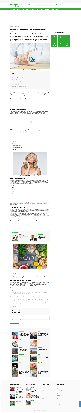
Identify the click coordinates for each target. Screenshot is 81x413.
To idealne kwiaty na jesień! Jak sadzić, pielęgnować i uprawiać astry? (42, 364)
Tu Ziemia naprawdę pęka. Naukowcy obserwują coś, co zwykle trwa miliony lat (23, 349)
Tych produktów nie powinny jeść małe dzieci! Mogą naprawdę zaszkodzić (43, 372)
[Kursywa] (12, 319)
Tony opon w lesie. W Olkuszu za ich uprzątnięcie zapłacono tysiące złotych (43, 357)
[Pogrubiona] (11, 319)
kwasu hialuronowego (27, 223)
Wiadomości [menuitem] (13, 9)
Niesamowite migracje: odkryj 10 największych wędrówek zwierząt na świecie (24, 372)
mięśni (35, 129)
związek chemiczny (27, 92)
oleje (12, 189)
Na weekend (28, 6)
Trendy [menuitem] (23, 9)
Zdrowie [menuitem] (37, 9)
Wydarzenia (43, 398)
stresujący (47, 282)
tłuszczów (15, 204)
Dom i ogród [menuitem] (27, 9)
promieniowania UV (22, 224)
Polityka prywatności (60, 390)
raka (20, 131)
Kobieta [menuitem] (32, 9)
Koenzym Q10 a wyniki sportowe (17, 84)
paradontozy (33, 132)
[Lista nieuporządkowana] (17, 319)
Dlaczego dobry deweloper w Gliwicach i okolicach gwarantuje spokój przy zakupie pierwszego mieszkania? (24, 335)
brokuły (13, 193)
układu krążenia (42, 113)
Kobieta (15, 26)
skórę (28, 222)
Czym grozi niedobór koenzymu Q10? (17, 77)
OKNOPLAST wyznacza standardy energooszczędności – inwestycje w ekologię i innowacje (24, 357)
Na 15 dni (31, 6)
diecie (27, 211)
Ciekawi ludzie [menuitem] (47, 9)
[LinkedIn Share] (47, 311)
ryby (12, 185)
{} (21, 319)
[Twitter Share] (45, 311)
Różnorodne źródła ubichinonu (16, 79)
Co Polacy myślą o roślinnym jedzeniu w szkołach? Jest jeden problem (24, 342)
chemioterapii (42, 215)
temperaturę (32, 202)
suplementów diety (26, 95)
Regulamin (58, 393)
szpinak (13, 191)
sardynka (21, 185)
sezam (13, 195)
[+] (22, 319)
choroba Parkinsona (15, 147)
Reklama (58, 395)
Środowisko (43, 393)
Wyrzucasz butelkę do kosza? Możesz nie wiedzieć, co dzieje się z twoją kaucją (24, 364)
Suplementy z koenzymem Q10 (16, 81)
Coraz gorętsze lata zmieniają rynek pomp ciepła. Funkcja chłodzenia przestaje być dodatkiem (42, 237)
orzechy (13, 187)
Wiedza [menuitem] (52, 9)
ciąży (11, 217)
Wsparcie (58, 398)
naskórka (45, 223)
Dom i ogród (43, 388)
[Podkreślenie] (13, 319)
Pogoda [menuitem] (57, 9)
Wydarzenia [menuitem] (41, 9)
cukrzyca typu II (14, 149)
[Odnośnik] (20, 319)
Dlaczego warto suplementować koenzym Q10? (19, 86)
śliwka (17, 197)
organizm (38, 92)
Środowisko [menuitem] (18, 9)
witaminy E (12, 225)
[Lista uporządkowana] (16, 319)
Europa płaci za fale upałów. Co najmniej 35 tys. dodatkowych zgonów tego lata (42, 342)
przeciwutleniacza (19, 225)
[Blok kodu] (19, 319)
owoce (13, 197)
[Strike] (14, 319)
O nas (58, 388)
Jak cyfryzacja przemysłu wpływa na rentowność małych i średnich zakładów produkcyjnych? (43, 334)
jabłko (15, 197)
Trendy (43, 395)
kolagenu (32, 223)
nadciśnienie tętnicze (15, 137)
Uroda (18, 26)
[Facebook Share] (42, 311)
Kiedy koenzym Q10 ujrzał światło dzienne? (18, 75)
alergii (16, 131)
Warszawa (23, 6)
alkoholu (39, 182)
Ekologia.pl (11, 26)
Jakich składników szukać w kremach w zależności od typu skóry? (23, 236)
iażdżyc (13, 139)
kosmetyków (33, 95)
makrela (17, 185)
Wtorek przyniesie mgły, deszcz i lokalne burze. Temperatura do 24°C (43, 349)
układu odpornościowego (35, 113)
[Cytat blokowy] (18, 319)
